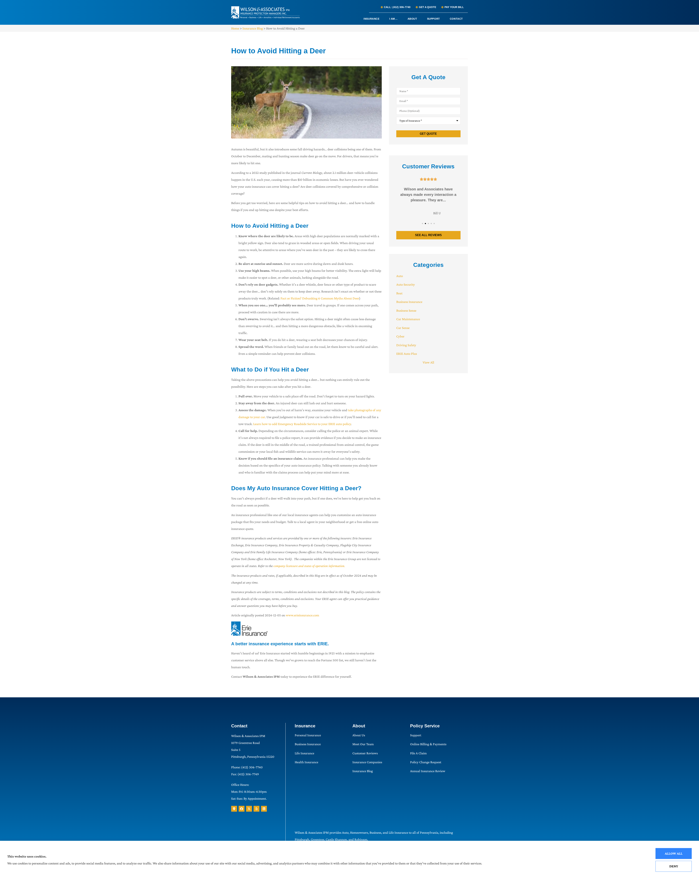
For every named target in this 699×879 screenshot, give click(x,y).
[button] (422, 223)
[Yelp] (256, 809)
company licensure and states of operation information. (309, 566)
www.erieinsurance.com (302, 615)
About (412, 18)
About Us (358, 735)
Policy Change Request (425, 762)
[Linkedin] (264, 809)
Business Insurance (308, 744)
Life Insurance (304, 753)
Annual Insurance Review (427, 771)
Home (235, 28)
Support (433, 18)
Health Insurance (306, 762)
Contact (456, 18)
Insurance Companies (367, 762)
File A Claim (418, 753)
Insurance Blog (252, 28)
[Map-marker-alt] (234, 809)
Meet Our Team (363, 744)
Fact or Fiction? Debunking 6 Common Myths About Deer (320, 298)
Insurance (371, 18)
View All (428, 362)
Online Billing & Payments (428, 744)
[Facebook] (241, 809)
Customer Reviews (365, 753)
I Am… (393, 18)
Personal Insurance (308, 735)
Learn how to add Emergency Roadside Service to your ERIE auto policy (302, 424)
